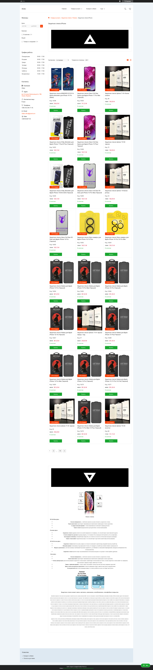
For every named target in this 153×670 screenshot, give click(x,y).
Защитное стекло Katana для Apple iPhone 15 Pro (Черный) (61, 287)
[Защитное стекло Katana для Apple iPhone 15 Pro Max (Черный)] (89, 271)
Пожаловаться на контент (70, 668)
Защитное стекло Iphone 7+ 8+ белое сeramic (117, 94)
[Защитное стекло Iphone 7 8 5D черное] (117, 127)
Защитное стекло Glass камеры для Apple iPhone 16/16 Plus (89, 238)
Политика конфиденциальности (85, 668)
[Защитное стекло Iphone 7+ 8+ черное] (62, 411)
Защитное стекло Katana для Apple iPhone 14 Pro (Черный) (88, 380)
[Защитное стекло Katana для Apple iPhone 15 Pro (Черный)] (62, 271)
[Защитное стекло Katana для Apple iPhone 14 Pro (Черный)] (89, 364)
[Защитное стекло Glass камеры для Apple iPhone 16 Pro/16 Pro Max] (117, 222)
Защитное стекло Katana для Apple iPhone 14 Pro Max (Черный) (61, 380)
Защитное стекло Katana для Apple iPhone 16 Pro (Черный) (116, 287)
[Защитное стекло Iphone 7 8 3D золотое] (117, 411)
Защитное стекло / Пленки (69, 18)
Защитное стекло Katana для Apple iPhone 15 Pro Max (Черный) (88, 287)
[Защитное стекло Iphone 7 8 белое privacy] (117, 175)
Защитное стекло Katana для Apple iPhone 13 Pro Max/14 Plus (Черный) (89, 427)
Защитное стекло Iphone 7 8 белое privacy (116, 191)
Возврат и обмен (91, 8)
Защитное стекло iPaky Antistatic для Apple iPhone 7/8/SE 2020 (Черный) (62, 191)
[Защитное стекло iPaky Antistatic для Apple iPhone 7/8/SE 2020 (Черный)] (62, 175)
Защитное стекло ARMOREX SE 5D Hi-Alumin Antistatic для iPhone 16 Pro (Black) (62, 95)
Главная (64, 8)
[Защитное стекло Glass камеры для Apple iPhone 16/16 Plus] (89, 222)
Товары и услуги (75, 8)
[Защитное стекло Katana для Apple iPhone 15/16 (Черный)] (62, 317)
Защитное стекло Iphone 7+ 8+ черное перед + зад (89, 333)
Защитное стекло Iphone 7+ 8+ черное (62, 426)
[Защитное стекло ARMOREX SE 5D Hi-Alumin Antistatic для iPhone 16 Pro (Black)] (62, 78)
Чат (147, 665)
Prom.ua (84, 666)
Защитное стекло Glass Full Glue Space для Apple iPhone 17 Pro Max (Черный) (88, 95)
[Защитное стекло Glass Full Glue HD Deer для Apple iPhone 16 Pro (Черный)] (62, 222)
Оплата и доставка (29, 658)
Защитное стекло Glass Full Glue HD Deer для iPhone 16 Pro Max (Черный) (89, 191)
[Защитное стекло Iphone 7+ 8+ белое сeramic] (117, 78)
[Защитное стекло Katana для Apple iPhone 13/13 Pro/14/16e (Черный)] (117, 364)
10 (60, 451)
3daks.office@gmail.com (28, 113)
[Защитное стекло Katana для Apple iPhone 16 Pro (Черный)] (117, 271)
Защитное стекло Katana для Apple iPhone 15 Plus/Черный (116, 333)
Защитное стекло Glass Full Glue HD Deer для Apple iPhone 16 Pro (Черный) (61, 239)
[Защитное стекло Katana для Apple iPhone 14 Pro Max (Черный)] (62, 364)
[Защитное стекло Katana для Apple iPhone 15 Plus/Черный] (117, 317)
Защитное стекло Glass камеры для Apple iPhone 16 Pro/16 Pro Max (117, 238)
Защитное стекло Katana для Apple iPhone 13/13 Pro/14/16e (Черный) (116, 380)
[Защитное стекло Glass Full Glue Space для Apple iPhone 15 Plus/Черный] (89, 127)
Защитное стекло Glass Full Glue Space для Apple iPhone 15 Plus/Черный (87, 144)
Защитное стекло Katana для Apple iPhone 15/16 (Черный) (61, 333)
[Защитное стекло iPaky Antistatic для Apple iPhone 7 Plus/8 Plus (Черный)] (62, 127)
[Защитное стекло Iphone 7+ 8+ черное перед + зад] (89, 317)
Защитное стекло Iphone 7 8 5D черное (115, 143)
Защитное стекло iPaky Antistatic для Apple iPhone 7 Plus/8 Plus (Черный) (62, 143)
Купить (56, 110)
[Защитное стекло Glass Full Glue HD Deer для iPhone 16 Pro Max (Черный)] (89, 175)
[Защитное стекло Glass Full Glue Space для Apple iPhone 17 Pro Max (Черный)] (89, 78)
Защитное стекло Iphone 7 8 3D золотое (115, 427)
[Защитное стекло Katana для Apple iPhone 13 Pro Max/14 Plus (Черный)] (89, 411)
